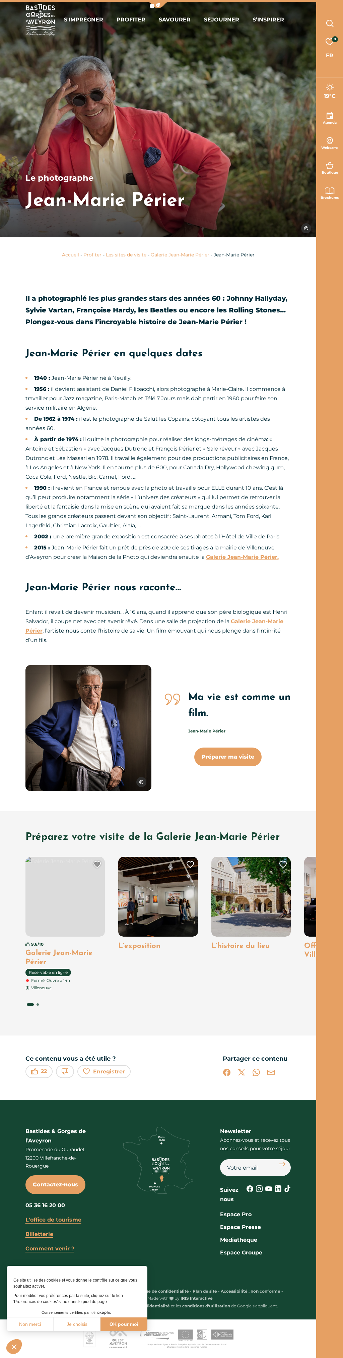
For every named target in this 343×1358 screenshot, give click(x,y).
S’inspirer (268, 19)
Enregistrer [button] (109, 1071)
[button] (14, 1347)
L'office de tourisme (53, 1220)
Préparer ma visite (228, 757)
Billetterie (39, 1234)
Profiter (131, 19)
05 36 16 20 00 (45, 1205)
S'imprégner (83, 19)
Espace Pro (236, 1214)
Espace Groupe (241, 1252)
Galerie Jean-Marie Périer (180, 255)
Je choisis (77, 1324)
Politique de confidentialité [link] (160, 1291)
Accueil (70, 255)
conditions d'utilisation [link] (206, 1305)
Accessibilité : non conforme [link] (250, 1291)
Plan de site (205, 1291)
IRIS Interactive (197, 1298)
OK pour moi (124, 1324)
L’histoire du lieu (240, 946)
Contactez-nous (55, 1184)
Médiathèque (238, 1240)
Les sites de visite (126, 255)
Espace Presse (240, 1227)
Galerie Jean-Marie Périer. (242, 557)
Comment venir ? (49, 1248)
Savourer (175, 19)
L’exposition (139, 946)
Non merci (30, 1324)
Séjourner (221, 19)
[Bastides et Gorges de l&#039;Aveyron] (40, 20)
